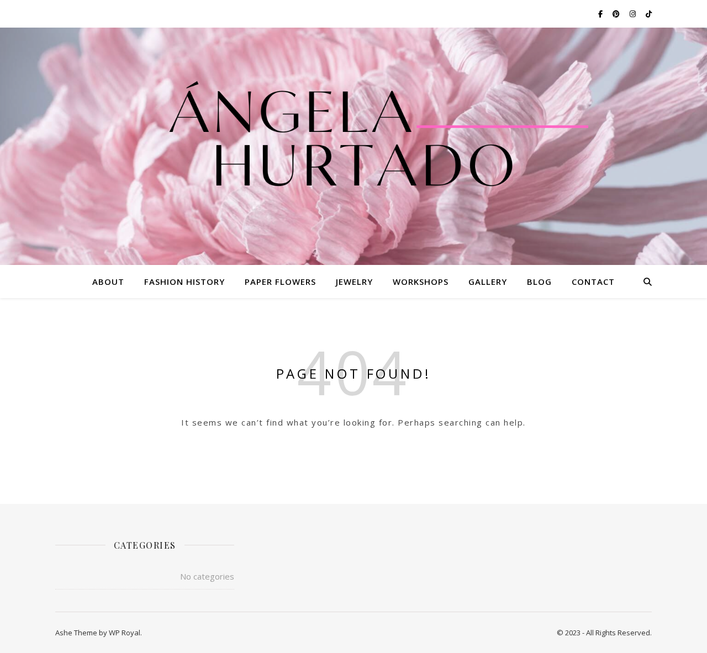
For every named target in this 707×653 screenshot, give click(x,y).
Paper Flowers (280, 281)
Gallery (487, 281)
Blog (539, 281)
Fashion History (184, 281)
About (108, 281)
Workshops (421, 281)
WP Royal (124, 633)
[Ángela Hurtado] (353, 139)
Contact (593, 281)
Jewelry (354, 281)
